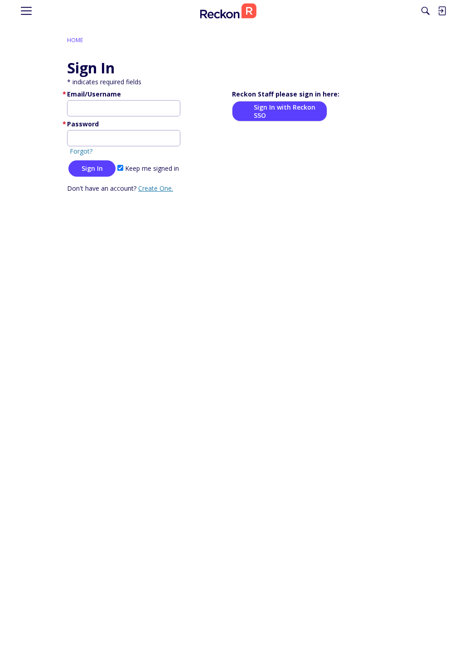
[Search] (425, 11)
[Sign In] (442, 11)
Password (83, 124)
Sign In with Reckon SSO (284, 111)
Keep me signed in (151, 168)
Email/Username (94, 94)
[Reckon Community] (228, 11)
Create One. (155, 188)
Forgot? (81, 151)
